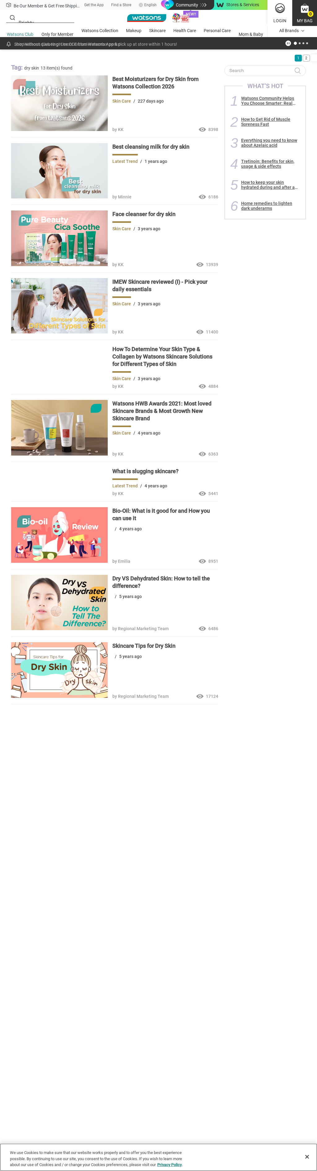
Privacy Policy (169, 1164)
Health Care (184, 30)
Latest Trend (125, 161)
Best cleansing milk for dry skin (150, 146)
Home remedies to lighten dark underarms (266, 206)
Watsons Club (20, 34)
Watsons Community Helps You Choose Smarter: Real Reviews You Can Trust (267, 101)
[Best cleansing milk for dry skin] (59, 196)
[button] (304, 13)
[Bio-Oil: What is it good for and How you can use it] (59, 561)
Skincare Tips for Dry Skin (144, 646)
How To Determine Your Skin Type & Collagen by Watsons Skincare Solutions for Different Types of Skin (162, 356)
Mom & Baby (251, 34)
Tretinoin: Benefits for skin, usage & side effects (267, 164)
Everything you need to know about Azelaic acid (269, 143)
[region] (158, 1157)
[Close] (307, 1157)
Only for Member (57, 34)
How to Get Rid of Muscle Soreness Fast (265, 122)
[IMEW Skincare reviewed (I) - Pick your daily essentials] (59, 331)
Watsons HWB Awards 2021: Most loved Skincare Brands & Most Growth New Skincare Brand (161, 411)
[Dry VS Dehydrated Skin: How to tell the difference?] (59, 628)
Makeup (133, 30)
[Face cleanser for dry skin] (59, 264)
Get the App (94, 5)
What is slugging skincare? (145, 471)
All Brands (289, 30)
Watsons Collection (99, 30)
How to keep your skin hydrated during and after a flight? (268, 185)
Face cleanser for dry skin (144, 214)
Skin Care (121, 101)
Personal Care (217, 30)
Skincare (157, 30)
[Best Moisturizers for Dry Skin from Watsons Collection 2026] (59, 129)
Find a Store (121, 5)
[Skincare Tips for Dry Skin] (59, 696)
